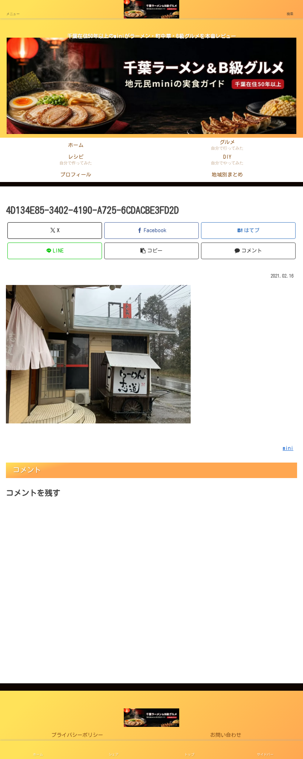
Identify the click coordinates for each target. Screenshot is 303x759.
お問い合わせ (225, 735)
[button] (151, 251)
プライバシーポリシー (77, 735)
